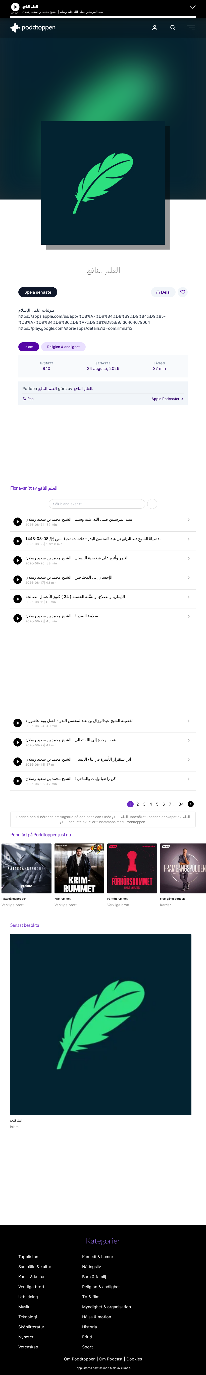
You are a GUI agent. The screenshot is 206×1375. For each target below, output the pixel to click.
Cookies (134, 1358)
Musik (23, 1306)
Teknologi (27, 1316)
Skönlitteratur (31, 1326)
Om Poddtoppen (79, 1358)
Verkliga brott (31, 1286)
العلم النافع (47, 388)
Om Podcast (111, 1358)
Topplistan (28, 1256)
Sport (87, 1346)
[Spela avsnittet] (18, 522)
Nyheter (25, 1336)
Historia (89, 1326)
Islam (28, 347)
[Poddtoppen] (33, 28)
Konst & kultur (31, 1276)
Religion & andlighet (63, 347)
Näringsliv (91, 1266)
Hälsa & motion (96, 1316)
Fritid (87, 1336)
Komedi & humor (97, 1256)
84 (181, 804)
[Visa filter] (152, 504)
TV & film (90, 1296)
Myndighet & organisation (106, 1306)
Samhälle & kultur (34, 1266)
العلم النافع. (83, 388)
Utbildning (28, 1296)
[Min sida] (154, 28)
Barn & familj (94, 1276)
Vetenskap (28, 1346)
